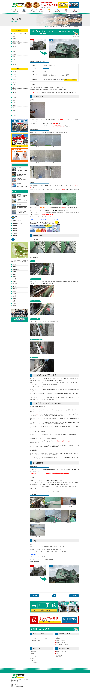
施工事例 (40, 11)
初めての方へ (15, 11)
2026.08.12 (22, 201)
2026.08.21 (22, 195)
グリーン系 (46, 68)
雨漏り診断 (58, 656)
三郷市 (14, 102)
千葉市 (14, 79)
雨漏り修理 (15, 36)
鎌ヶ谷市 (15, 92)
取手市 (14, 89)
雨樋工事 (15, 56)
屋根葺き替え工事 (16, 43)
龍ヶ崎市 (15, 82)
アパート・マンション (17, 61)
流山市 (14, 107)
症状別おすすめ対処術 (60, 640)
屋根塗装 (15, 49)
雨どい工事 (15, 233)
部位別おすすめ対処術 (60, 642)
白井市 (14, 87)
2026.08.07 (22, 179)
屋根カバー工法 (16, 41)
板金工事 (15, 54)
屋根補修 (15, 38)
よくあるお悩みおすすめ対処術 (62, 644)
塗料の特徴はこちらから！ (70, 79)
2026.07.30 (22, 211)
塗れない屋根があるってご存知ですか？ (38, 638)
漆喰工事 (15, 51)
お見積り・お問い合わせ (61, 651)
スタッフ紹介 (32, 11)
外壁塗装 (58, 638)
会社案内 (24, 11)
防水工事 (15, 59)
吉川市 (14, 100)
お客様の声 (32, 660)
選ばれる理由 (33, 651)
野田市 (14, 105)
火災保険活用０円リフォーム (36, 640)
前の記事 (35, 596)
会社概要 (32, 653)
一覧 (54, 596)
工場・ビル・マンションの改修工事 (20, 33)
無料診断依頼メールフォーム (71, 620)
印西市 (14, 94)
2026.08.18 (22, 169)
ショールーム (66, 11)
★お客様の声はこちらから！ (36, 554)
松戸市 (14, 115)
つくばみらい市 (16, 76)
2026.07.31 (22, 185)
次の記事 (73, 596)
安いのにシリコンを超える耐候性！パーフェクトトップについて (44, 219)
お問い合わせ (74, 11)
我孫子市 (15, 97)
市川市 (14, 113)
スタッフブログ (33, 662)
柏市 (14, 110)
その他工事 (15, 64)
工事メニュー (49, 11)
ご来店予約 (58, 653)
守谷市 (14, 74)
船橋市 (14, 84)
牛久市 (14, 71)
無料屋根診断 (57, 11)
